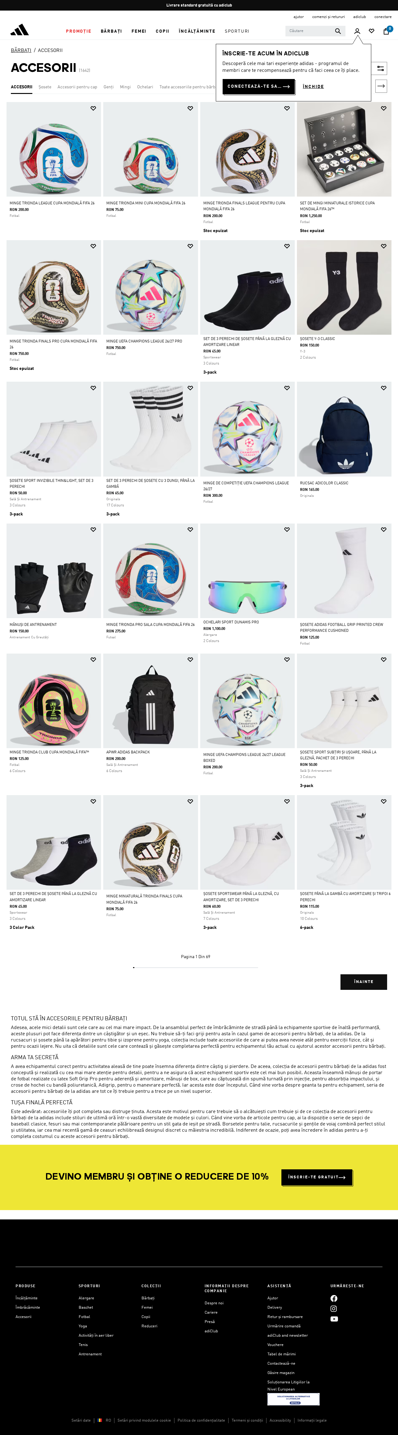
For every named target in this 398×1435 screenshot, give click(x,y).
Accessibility (280, 1421)
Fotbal (84, 1317)
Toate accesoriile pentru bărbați (190, 87)
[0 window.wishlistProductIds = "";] (371, 31)
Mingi (125, 87)
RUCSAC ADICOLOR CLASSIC (324, 483)
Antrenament (90, 1354)
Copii (145, 1317)
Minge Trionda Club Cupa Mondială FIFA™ (49, 752)
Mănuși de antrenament (33, 625)
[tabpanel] (199, 551)
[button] (78, 31)
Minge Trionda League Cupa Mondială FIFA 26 (52, 203)
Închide (313, 87)
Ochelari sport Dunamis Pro (231, 622)
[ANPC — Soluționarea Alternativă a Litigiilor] (293, 1399)
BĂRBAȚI (21, 50)
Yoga (83, 1326)
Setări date (81, 1421)
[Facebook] (334, 1298)
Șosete (45, 87)
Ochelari (145, 87)
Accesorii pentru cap (77, 87)
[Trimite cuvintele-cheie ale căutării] (338, 31)
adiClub (211, 1331)
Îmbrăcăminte (28, 1308)
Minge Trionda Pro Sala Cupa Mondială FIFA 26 (150, 625)
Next (381, 86)
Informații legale (312, 1421)
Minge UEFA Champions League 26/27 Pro (144, 341)
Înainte (364, 982)
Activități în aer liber (96, 1336)
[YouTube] (334, 1319)
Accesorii (23, 1317)
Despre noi (214, 1303)
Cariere (211, 1313)
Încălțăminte (27, 1298)
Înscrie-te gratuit (313, 1177)
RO (108, 1421)
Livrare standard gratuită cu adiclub (199, 5)
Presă (210, 1322)
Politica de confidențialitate (201, 1421)
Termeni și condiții (247, 1421)
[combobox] (315, 31)
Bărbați (148, 1298)
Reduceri (149, 1326)
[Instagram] (334, 1309)
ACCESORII (50, 50)
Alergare (86, 1298)
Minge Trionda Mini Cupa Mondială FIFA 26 (145, 203)
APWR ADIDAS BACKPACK (128, 752)
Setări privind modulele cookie (144, 1421)
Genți (109, 87)
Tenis (83, 1345)
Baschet (86, 1308)
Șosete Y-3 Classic (317, 339)
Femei (147, 1308)
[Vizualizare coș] (386, 31)
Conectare (383, 17)
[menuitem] (78, 31)
